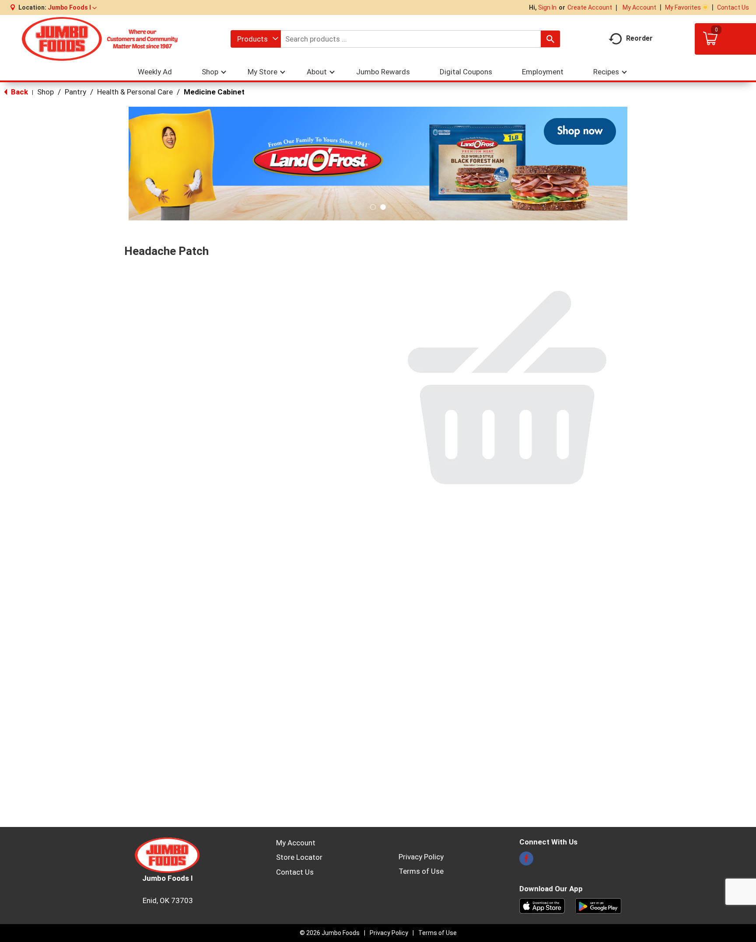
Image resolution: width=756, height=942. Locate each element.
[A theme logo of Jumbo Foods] (100, 39)
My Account (639, 7)
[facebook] (526, 861)
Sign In (547, 7)
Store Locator (299, 857)
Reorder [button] (639, 38)
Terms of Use (421, 871)
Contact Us (733, 7)
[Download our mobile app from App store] (542, 905)
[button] (72, 7)
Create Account (589, 7)
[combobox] (256, 39)
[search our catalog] (550, 39)
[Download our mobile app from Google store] (598, 905)
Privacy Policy (421, 856)
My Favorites (683, 7)
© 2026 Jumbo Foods (330, 932)
